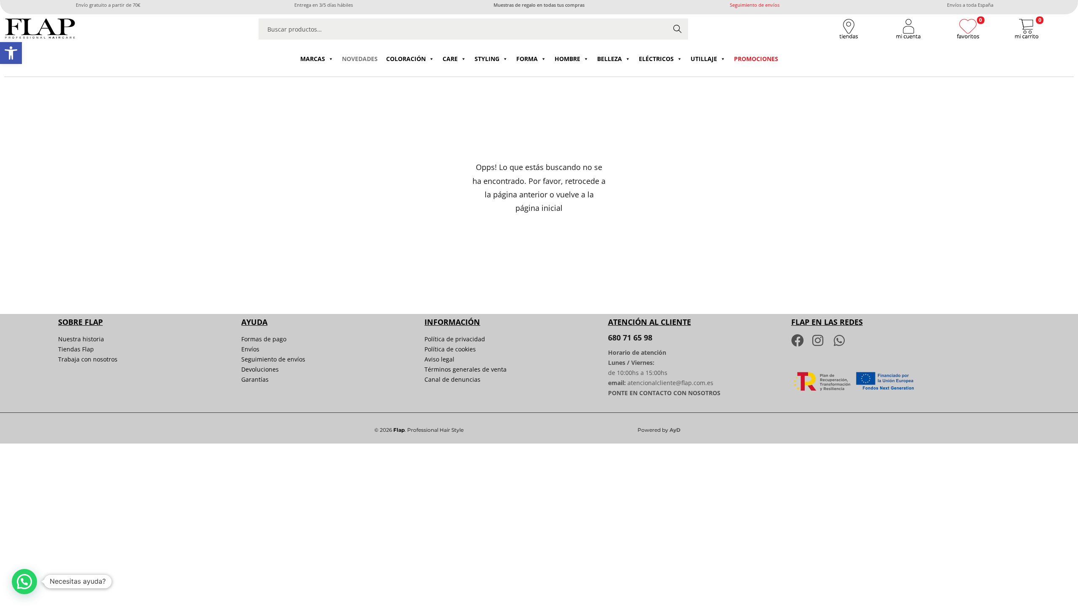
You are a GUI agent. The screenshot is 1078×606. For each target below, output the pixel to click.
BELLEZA (609, 59)
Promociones (756, 59)
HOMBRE (567, 59)
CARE (450, 59)
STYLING (487, 59)
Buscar (677, 29)
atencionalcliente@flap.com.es (670, 383)
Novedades (360, 59)
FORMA (527, 59)
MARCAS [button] (312, 59)
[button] (11, 53)
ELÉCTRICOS (656, 59)
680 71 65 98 (630, 337)
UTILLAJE (704, 59)
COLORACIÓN (406, 59)
